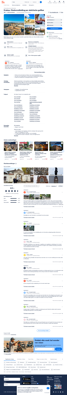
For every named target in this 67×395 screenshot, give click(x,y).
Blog (47, 382)
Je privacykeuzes (34, 383)
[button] (9, 12)
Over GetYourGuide (50, 379)
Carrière (48, 381)
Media (48, 384)
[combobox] (54, 186)
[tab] (10, 359)
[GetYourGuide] (3, 2)
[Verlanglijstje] (50, 1)
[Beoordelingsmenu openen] (62, 192)
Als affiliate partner (57, 381)
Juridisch (32, 380)
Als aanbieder (56, 378)
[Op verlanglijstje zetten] (16, 143)
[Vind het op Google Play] (26, 379)
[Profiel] (63, 1)
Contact (32, 378)
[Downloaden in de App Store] (26, 383)
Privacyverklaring (8, 354)
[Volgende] (63, 151)
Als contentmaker (57, 380)
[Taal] (59, 1)
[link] (11, 151)
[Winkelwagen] (55, 1)
